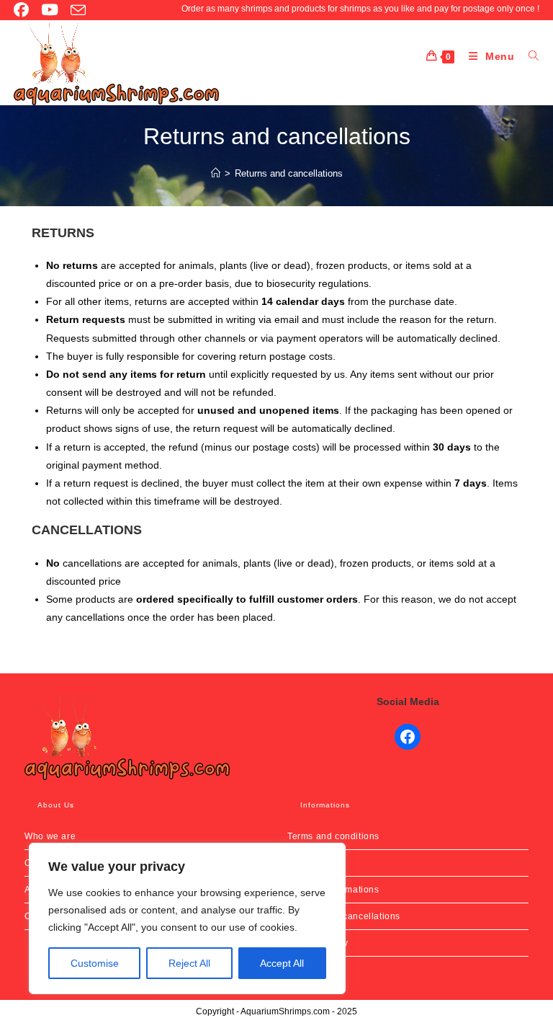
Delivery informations (333, 890)
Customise (95, 963)
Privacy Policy (317, 943)
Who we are (50, 836)
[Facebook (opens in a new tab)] (23, 9)
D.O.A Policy (314, 863)
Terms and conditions (333, 836)
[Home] (215, 173)
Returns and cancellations (289, 173)
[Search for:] (528, 56)
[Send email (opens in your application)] (75, 10)
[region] (187, 918)
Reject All (189, 963)
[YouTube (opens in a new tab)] (46, 9)
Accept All (282, 963)
